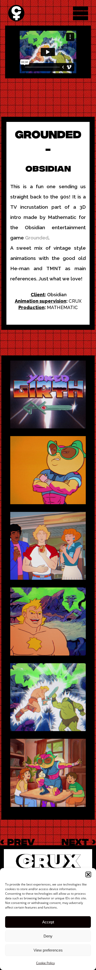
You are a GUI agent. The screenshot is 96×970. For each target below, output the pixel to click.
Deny (48, 936)
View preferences (48, 950)
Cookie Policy (45, 963)
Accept (48, 922)
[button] (88, 874)
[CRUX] (16, 13)
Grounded (36, 237)
